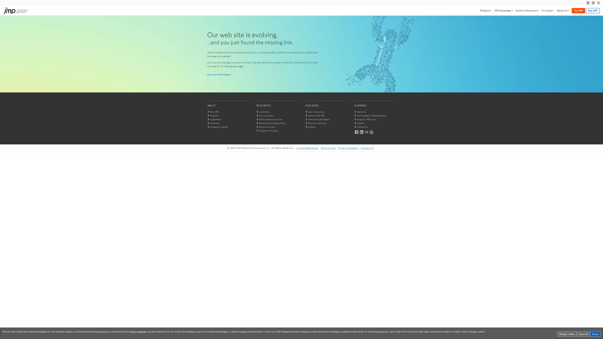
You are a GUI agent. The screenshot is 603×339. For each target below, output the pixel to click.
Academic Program (219, 127)
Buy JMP (593, 10)
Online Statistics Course (270, 119)
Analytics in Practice (268, 130)
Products (214, 115)
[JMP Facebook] (356, 134)
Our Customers (266, 115)
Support (312, 127)
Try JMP (578, 10)
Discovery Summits (317, 123)
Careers (360, 123)
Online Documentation (319, 119)
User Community (316, 111)
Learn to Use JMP (316, 115)
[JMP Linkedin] (361, 134)
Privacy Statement (348, 148)
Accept (595, 334)
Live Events (264, 111)
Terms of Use (328, 148)
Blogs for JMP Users (366, 119)
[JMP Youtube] (366, 134)
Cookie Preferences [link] (307, 148)
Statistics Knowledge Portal (272, 123)
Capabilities (215, 119)
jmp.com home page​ (218, 74)
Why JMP (214, 111)
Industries (215, 123)
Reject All (583, 334)
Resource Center (267, 127)
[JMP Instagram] (371, 134)
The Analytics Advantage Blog (371, 115)
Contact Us (362, 127)
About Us (361, 111)
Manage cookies (567, 334)
